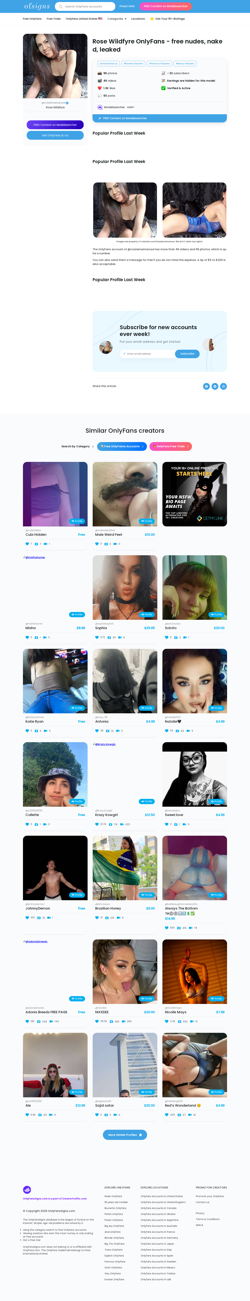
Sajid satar (104, 1105)
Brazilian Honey (108, 908)
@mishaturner (34, 624)
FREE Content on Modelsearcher (166, 6)
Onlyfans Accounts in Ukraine (158, 1214)
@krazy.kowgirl (103, 811)
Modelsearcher (114, 107)
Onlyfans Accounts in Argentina (159, 1220)
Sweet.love (174, 815)
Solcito (171, 628)
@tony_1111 (101, 717)
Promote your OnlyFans (210, 1196)
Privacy (200, 1213)
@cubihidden (33, 530)
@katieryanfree (35, 717)
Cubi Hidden (36, 534)
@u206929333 (34, 811)
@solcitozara (172, 624)
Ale (28, 1105)
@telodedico (172, 811)
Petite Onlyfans (114, 1214)
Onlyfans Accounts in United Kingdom (163, 1202)
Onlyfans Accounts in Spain (157, 1256)
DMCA (199, 1225)
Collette (32, 815)
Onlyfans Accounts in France (158, 1232)
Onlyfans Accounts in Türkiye (158, 1274)
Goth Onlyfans (113, 1268)
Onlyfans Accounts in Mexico (158, 1268)
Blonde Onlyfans (114, 1238)
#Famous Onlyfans (159, 64)
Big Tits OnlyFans (114, 1244)
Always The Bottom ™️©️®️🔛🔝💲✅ (181, 911)
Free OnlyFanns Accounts (122, 446)
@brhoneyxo (102, 904)
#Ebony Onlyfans (185, 64)
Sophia (101, 628)
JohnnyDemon (38, 908)
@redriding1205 (174, 1101)
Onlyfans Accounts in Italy (156, 1250)
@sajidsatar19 (103, 1101)
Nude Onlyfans (113, 1196)
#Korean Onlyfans (133, 64)
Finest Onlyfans (114, 1220)
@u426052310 (34, 1101)
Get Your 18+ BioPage (170, 19)
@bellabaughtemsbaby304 (181, 904)
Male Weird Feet (108, 534)
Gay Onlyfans (113, 1274)
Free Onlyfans (32, 19)
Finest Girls (127, 6)
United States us (109, 64)
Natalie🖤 (173, 721)
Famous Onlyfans (115, 1262)
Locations (138, 19)
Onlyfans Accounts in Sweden (158, 1262)
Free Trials (54, 19)
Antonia (102, 721)
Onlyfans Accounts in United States (162, 1196)
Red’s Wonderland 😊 (183, 1105)
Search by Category (75, 446)
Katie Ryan (35, 721)
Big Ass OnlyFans (114, 1226)
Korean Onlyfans (114, 1280)
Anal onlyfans (113, 1232)
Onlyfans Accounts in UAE (156, 1280)
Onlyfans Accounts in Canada (158, 1208)
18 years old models (116, 1202)
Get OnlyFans (55, 135)
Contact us (202, 1202)
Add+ (131, 107)
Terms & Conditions (208, 1219)
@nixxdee (101, 1008)
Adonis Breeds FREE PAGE (46, 1012)
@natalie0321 (172, 717)
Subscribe (187, 354)
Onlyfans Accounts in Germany (159, 1238)
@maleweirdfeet (105, 530)
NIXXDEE (102, 1012)
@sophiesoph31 (104, 624)
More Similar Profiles (123, 1135)
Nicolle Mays (175, 1012)
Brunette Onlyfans (115, 1208)
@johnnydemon (35, 904)
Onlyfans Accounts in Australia (159, 1226)
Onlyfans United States (82, 19)
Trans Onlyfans (114, 1250)
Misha (31, 628)
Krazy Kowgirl (106, 815)
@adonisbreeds (35, 1008)
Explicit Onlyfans (114, 1256)
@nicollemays (173, 1008)
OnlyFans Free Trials (170, 446)
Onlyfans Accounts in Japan (157, 1244)
